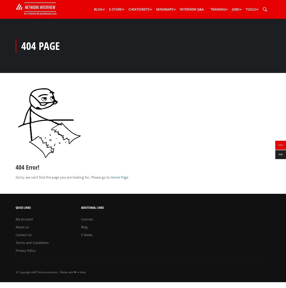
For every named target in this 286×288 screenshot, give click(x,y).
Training (217, 9)
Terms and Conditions (32, 243)
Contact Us (24, 235)
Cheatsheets (138, 9)
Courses (87, 219)
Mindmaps (164, 9)
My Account (24, 219)
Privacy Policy (26, 250)
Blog (98, 9)
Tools (251, 9)
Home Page (119, 177)
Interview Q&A (192, 9)
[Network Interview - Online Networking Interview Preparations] (38, 9)
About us (22, 227)
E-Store (115, 9)
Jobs (235, 9)
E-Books (87, 235)
